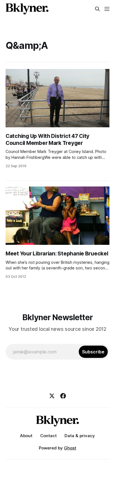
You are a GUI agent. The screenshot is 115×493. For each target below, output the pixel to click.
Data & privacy (79, 435)
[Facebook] (63, 396)
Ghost (70, 448)
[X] (52, 396)
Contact (48, 435)
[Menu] (106, 8)
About (26, 435)
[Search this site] (97, 8)
